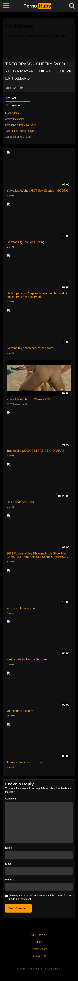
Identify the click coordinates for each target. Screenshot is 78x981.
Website (9, 879)
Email (9, 863)
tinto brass (18, 119)
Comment (11, 798)
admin (15, 113)
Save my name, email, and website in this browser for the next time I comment (40, 897)
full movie (21, 131)
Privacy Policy (39, 949)
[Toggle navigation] (6, 6)
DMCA (39, 942)
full (13, 131)
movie (31, 131)
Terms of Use (39, 956)
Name (9, 847)
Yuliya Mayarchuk (26, 125)
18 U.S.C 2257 (39, 935)
